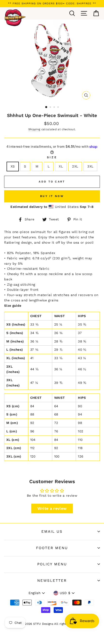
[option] (52, 3)
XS (13, 166)
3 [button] (54, 107)
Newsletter (52, 580)
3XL (90, 166)
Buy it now (52, 196)
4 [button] (58, 107)
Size (52, 157)
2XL (75, 166)
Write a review (52, 508)
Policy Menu (52, 564)
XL (61, 166)
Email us (52, 531)
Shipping (34, 129)
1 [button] (46, 107)
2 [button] (51, 107)
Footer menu (52, 548)
